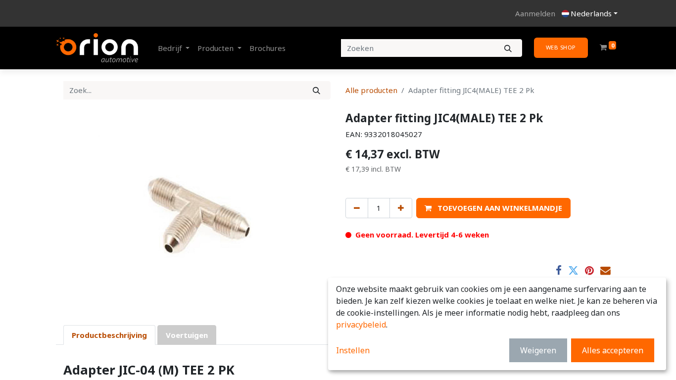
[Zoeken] (508, 48)
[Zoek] (316, 90)
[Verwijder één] (356, 208)
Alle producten (371, 90)
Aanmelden (535, 13)
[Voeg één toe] (400, 208)
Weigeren (538, 350)
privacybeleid (361, 324)
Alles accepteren (612, 350)
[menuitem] (267, 48)
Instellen (353, 350)
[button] (493, 208)
